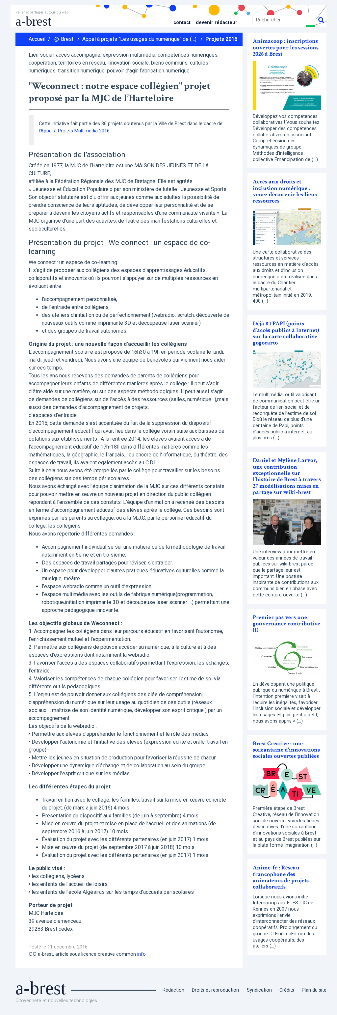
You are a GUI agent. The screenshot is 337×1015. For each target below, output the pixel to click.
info (141, 954)
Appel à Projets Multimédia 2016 (75, 131)
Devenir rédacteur (216, 22)
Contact (182, 22)
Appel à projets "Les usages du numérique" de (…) (139, 39)
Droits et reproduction (215, 990)
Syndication (259, 990)
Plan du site (314, 990)
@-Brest (63, 39)
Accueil (37, 39)
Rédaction (173, 990)
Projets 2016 (221, 39)
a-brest (33, 21)
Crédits (286, 990)
